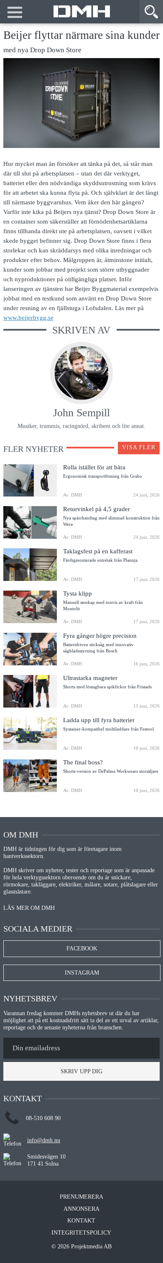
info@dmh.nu (43, 1140)
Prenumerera (81, 1197)
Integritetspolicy (81, 1233)
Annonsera (81, 1209)
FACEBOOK (81, 948)
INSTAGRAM (82, 973)
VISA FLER (138, 447)
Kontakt (81, 1221)
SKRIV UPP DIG (81, 1071)
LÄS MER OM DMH (29, 908)
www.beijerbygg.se (28, 317)
